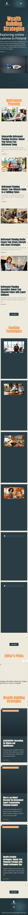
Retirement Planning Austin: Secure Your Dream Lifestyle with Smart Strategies (13, 242)
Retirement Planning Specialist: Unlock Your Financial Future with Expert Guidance (13, 291)
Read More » (3, 51)
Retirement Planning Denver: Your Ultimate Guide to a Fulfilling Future (14, 189)
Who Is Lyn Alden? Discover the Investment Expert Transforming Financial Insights (13, 801)
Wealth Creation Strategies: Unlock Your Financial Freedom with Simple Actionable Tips (12, 860)
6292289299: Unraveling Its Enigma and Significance (13, 743)
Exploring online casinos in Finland (13, 36)
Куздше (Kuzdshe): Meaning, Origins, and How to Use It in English (13, 682)
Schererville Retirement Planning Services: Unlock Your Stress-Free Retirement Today (13, 140)
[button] (21, 3)
